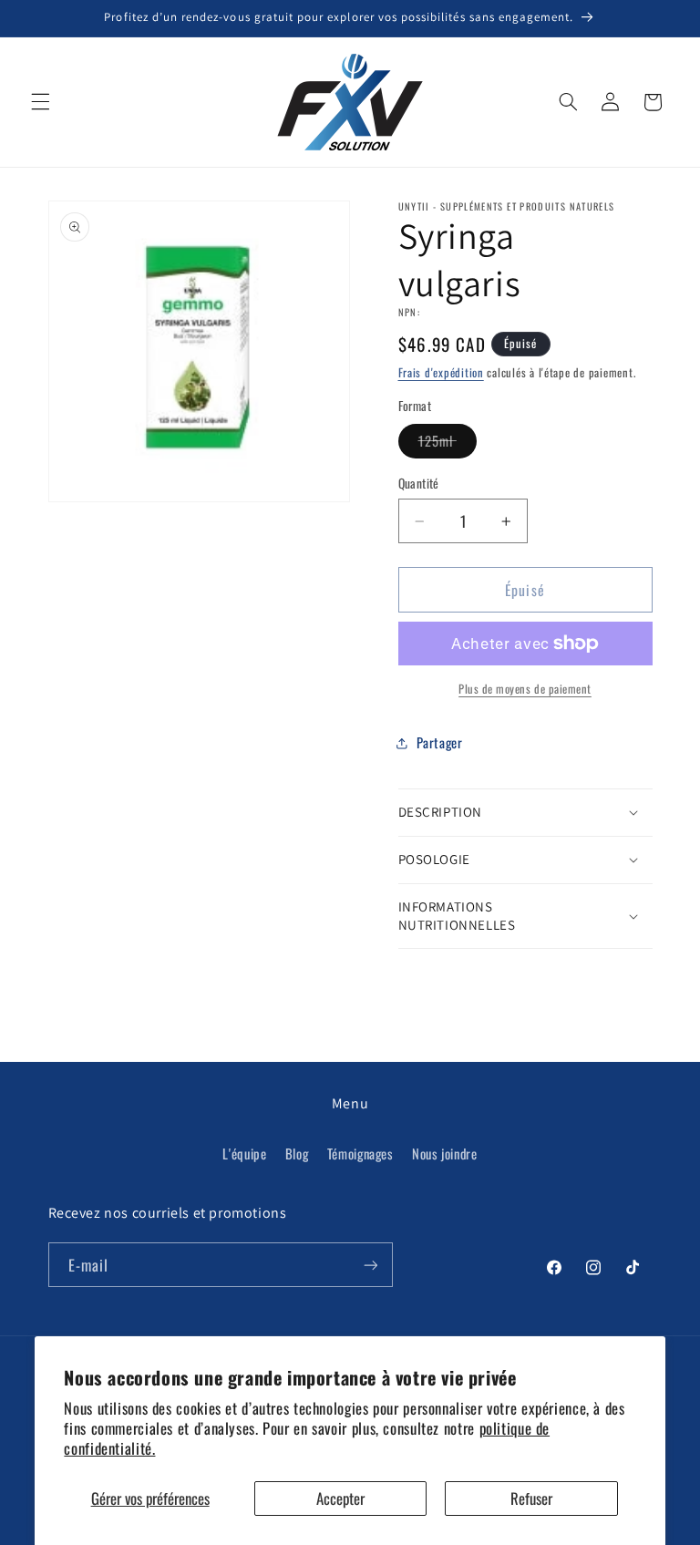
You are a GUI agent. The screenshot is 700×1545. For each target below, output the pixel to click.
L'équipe (244, 1153)
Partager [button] (440, 742)
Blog (297, 1153)
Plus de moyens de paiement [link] (525, 689)
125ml (447, 443)
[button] (40, 102)
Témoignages (360, 1153)
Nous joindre (445, 1153)
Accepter (340, 1498)
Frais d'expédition (441, 372)
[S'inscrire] (370, 1264)
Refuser (531, 1498)
